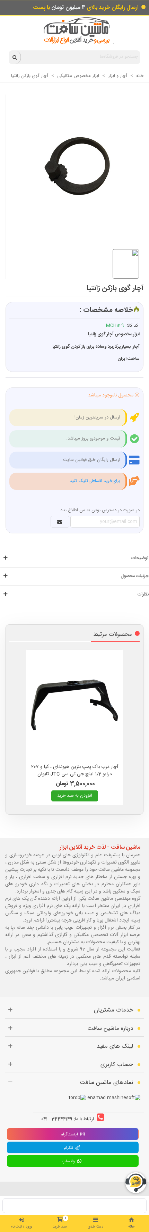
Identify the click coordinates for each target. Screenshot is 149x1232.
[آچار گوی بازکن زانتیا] (71, 164)
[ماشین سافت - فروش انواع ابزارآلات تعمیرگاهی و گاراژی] (74, 30)
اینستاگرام (69, 1134)
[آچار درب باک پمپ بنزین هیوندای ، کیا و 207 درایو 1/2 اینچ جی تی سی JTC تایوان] (74, 705)
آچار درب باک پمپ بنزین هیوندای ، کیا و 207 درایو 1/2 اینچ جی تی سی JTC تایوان (74, 770)
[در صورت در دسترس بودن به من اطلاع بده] (60, 522)
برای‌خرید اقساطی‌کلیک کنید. (94, 481)
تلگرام (69, 1147)
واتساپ (69, 1161)
